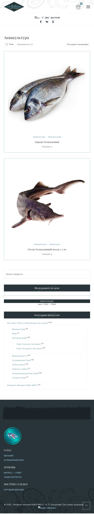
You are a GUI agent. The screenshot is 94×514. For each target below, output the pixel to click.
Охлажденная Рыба (21, 360)
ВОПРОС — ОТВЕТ (13, 473)
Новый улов (54, 244)
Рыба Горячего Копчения (29, 344)
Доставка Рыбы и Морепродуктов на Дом (27, 323)
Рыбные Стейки (19, 369)
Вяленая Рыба (18, 329)
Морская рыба (54, 137)
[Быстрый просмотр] (50, 94)
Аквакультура (39, 137)
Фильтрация (47, 301)
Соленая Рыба (19, 378)
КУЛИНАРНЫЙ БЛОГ (14, 460)
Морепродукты (19, 356)
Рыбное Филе (18, 364)
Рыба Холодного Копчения (29, 348)
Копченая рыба (19, 338)
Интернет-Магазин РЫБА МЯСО (22, 385)
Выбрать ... (44, 94)
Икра (14, 333)
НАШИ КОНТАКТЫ (13, 477)
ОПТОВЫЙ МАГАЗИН (14, 489)
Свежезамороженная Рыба (25, 373)
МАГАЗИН (8, 455)
